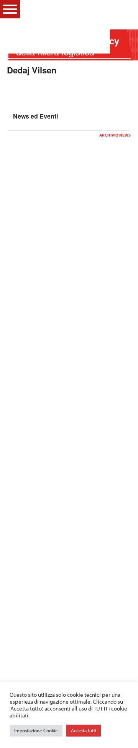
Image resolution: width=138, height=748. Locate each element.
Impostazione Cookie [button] (36, 730)
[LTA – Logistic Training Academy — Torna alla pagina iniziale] (64, 26)
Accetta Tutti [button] (83, 730)
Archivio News (115, 135)
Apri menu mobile (10, 9)
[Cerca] (126, 8)
